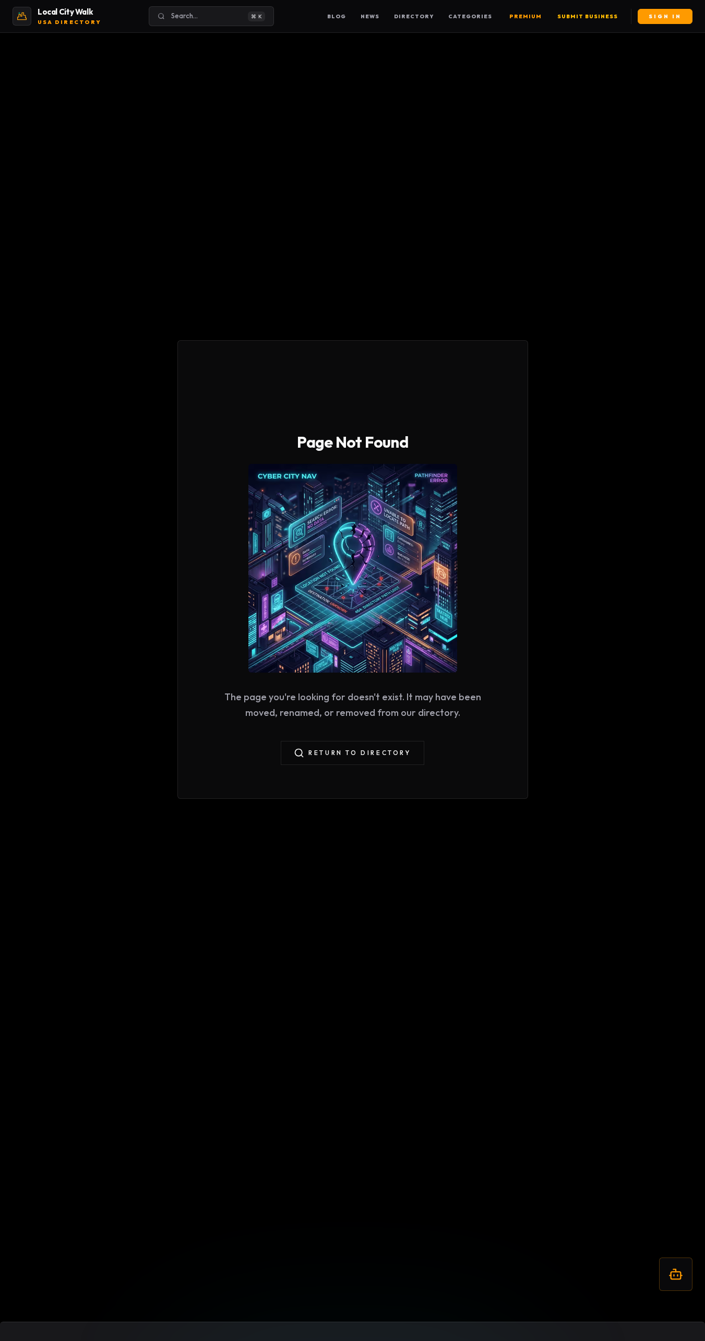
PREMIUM (525, 16)
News (370, 16)
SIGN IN (665, 16)
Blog (336, 16)
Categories (470, 16)
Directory (414, 16)
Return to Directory (359, 753)
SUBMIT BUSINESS (587, 16)
